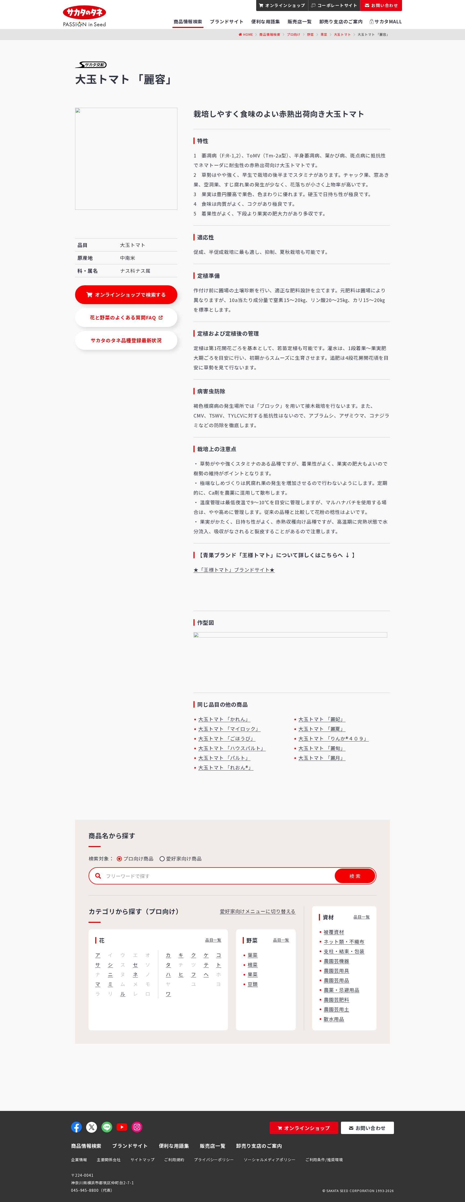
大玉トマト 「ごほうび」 (227, 738)
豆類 (253, 983)
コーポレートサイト (338, 5)
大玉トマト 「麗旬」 (322, 747)
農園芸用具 (336, 970)
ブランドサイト (130, 1145)
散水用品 (334, 1018)
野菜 (310, 34)
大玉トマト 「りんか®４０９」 (333, 738)
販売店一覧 (213, 1145)
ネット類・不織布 (344, 941)
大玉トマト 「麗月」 (322, 757)
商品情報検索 (269, 34)
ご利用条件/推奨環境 (324, 1159)
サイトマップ (142, 1159)
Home (248, 34)
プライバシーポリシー (214, 1159)
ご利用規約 (174, 1159)
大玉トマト (342, 34)
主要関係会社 (109, 1159)
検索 (354, 875)
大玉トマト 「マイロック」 (229, 728)
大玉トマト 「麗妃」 (322, 718)
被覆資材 (334, 931)
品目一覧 (213, 939)
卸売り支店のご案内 (259, 1145)
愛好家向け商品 (184, 858)
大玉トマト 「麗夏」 (322, 728)
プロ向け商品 (138, 858)
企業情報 (79, 1159)
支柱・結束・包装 (344, 951)
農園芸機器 (336, 960)
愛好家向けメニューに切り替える (258, 911)
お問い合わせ (370, 1127)
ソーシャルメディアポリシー (270, 1159)
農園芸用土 (336, 1009)
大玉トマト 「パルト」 (224, 757)
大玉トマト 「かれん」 (224, 718)
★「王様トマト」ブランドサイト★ (234, 569)
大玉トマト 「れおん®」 (225, 767)
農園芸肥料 (336, 999)
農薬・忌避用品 (341, 989)
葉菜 (253, 954)
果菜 (323, 34)
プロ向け (294, 34)
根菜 (253, 964)
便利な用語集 (174, 1145)
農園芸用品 (336, 980)
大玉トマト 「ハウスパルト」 (232, 747)
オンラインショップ (285, 5)
